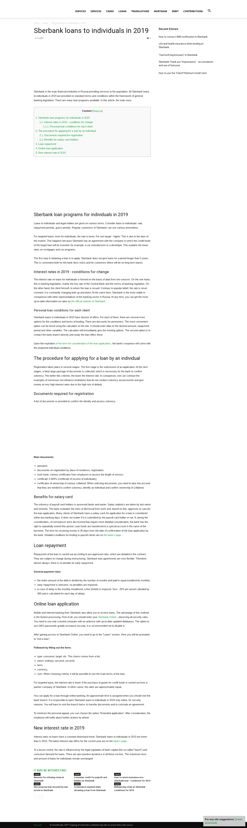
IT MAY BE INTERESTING (50, 770)
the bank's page (112, 535)
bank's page (120, 741)
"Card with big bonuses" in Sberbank (178, 55)
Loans (122, 11)
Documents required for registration (61, 135)
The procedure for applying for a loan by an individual (66, 130)
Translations (140, 11)
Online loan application (49, 148)
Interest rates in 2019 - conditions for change (66, 122)
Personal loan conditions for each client (68, 126)
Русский (38, 824)
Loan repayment (46, 144)
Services (80, 11)
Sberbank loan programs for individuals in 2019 (63, 117)
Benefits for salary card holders (58, 139)
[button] (209, 11)
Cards (110, 11)
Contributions (193, 11)
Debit (175, 11)
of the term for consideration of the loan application (83, 343)
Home (36, 23)
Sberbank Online (107, 617)
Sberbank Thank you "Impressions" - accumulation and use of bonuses (186, 63)
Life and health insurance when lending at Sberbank (181, 45)
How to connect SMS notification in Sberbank (183, 36)
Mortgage (160, 11)
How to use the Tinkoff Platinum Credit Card (183, 73)
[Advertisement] (92, 65)
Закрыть (97, 111)
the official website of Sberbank (88, 301)
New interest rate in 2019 (51, 152)
